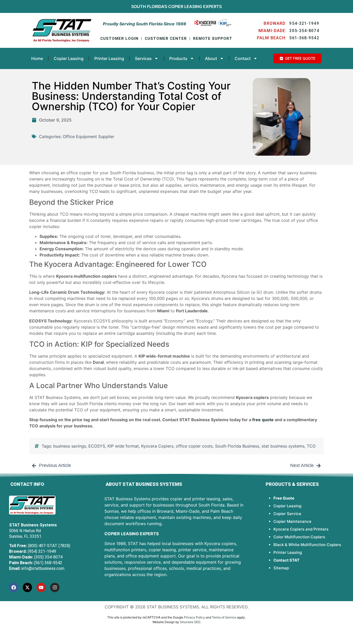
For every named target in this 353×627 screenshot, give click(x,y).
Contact (243, 58)
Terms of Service (224, 617)
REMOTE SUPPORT (212, 38)
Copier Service (287, 513)
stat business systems (283, 446)
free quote (263, 419)
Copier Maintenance (292, 521)
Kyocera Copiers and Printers (300, 529)
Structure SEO (190, 622)
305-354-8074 (304, 30)
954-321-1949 (304, 23)
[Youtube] (41, 587)
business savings (69, 446)
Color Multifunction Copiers (299, 536)
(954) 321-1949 (42, 551)
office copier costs (194, 446)
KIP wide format (123, 446)
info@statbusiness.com (42, 568)
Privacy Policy (194, 617)
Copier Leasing (185, 6)
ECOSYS (96, 446)
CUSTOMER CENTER (166, 38)
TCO (311, 446)
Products (178, 58)
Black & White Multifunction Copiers (307, 544)
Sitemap (281, 567)
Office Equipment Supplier (88, 136)
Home (37, 58)
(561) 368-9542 (48, 562)
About (211, 58)
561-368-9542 (304, 37)
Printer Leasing (109, 58)
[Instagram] (54, 587)
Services (143, 58)
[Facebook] (13, 587)
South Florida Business (237, 446)
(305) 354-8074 (48, 557)
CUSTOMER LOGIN (119, 38)
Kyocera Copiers (157, 446)
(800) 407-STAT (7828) (49, 545)
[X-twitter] (27, 587)
